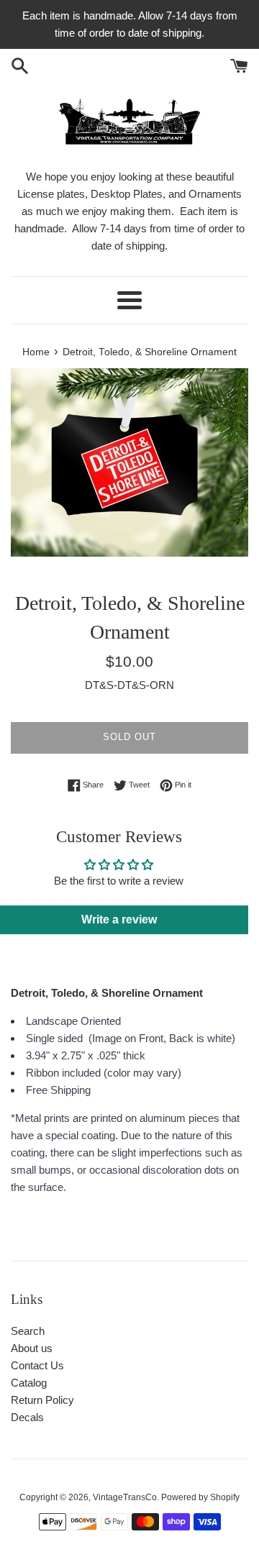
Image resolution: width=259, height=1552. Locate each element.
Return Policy (42, 1400)
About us (32, 1348)
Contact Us (37, 1365)
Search (28, 1331)
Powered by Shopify (200, 1497)
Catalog (29, 1383)
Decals (27, 1417)
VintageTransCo (125, 1497)
